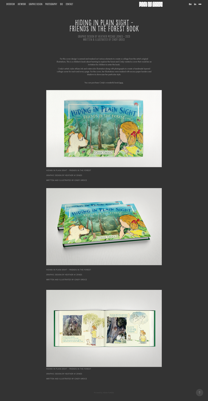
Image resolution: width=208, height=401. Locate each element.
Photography (51, 4)
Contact (69, 4)
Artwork (22, 4)
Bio (61, 4)
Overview (10, 4)
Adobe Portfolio (108, 392)
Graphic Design (35, 4)
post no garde (151, 4)
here (121, 82)
